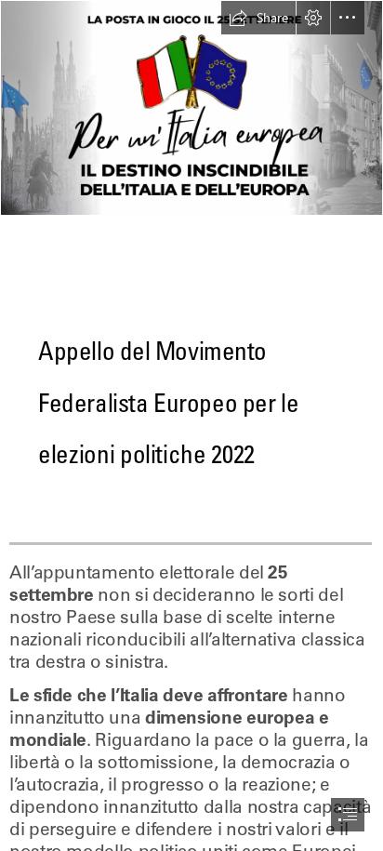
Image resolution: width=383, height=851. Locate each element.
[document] (191, 425)
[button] (258, 17)
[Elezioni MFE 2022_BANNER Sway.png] (191, 108)
